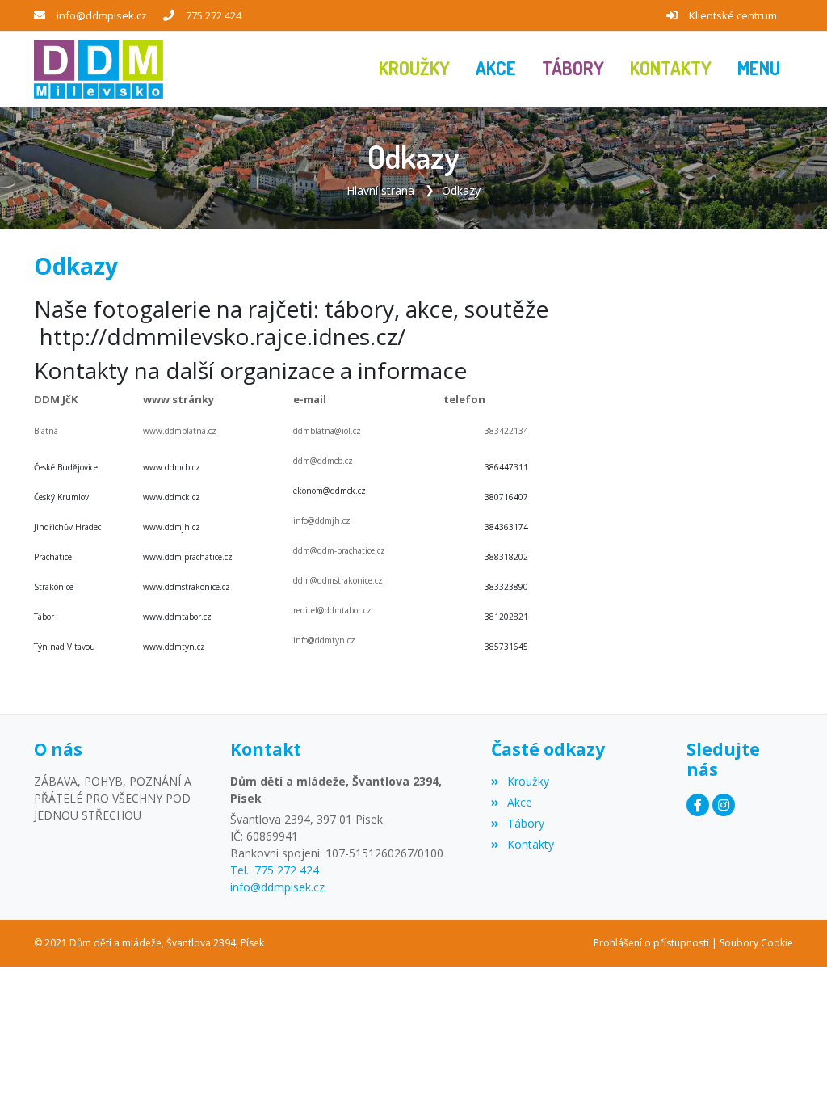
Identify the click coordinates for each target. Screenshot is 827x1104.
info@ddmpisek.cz (102, 15)
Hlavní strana (380, 190)
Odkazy (461, 190)
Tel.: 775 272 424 (274, 870)
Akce (519, 802)
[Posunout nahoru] (790, 1067)
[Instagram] (723, 805)
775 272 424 (213, 15)
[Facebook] (697, 805)
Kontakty (530, 844)
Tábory (525, 823)
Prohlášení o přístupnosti (651, 943)
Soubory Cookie (756, 943)
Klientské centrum (733, 15)
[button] (758, 69)
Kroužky (528, 781)
